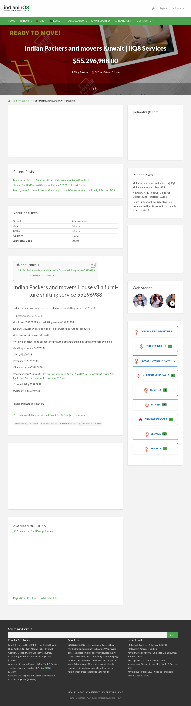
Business (155, 389)
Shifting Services (79, 72)
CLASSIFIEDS (93, 692)
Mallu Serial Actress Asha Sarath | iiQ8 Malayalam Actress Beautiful (51, 180)
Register (164, 8)
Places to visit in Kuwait (157, 360)
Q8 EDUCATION (76, 21)
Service (156, 433)
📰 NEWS (25, 21)
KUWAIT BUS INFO (100, 21)
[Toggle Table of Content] (91, 265)
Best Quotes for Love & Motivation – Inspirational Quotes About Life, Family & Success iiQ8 (64, 190)
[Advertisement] (90, 8)
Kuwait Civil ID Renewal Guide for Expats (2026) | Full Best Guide (49, 185)
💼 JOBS (40, 21)
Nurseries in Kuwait (156, 375)
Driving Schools (156, 419)
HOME (11, 21)
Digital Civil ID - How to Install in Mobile (35, 598)
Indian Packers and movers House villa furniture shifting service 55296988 (57, 270)
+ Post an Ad (179, 8)
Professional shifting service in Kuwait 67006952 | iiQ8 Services (49, 415)
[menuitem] (152, 8)
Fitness (156, 404)
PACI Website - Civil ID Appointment (33, 531)
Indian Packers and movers (43, 275)
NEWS (80, 692)
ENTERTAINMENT (112, 692)
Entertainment (155, 346)
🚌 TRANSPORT (123, 21)
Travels (156, 448)
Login (152, 8)
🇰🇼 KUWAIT (56, 21)
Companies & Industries (156, 331)
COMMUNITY (144, 21)
